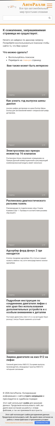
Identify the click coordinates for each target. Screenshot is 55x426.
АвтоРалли (33, 4)
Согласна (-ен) (42, 423)
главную (27, 60)
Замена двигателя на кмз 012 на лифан (27, 358)
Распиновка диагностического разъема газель (26, 202)
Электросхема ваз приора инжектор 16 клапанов (23, 152)
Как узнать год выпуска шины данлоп (26, 102)
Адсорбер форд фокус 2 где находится (24, 252)
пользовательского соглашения (19, 423)
